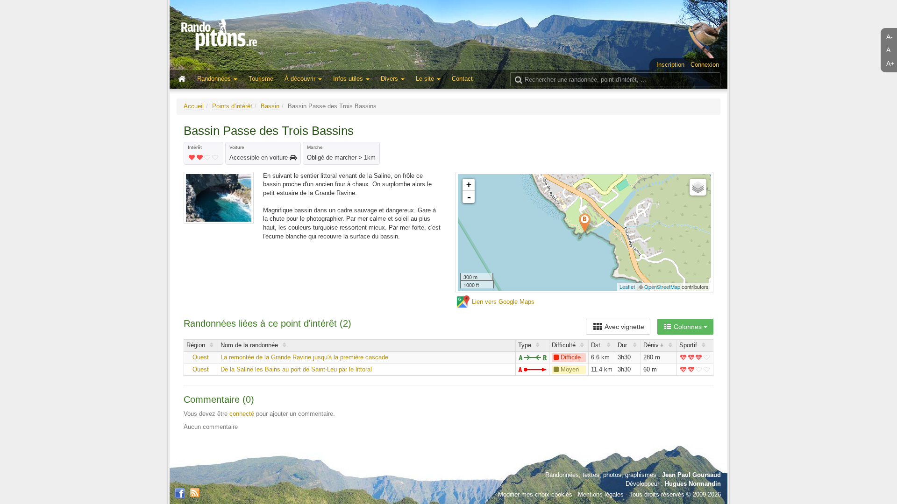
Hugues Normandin (693, 483)
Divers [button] (390, 78)
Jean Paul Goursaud (691, 474)
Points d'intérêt (232, 106)
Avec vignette (623, 326)
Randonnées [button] (215, 78)
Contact (462, 78)
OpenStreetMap (662, 286)
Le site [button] (426, 78)
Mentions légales (601, 494)
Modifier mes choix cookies (535, 494)
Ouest (200, 357)
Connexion (705, 64)
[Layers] (698, 187)
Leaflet (627, 286)
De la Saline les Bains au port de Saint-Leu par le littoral (296, 369)
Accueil (194, 106)
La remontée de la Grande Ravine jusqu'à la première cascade (304, 357)
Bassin (270, 106)
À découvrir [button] (301, 78)
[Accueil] (184, 79)
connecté (241, 413)
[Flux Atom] (194, 492)
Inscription (670, 64)
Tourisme (261, 78)
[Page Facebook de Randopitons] (179, 493)
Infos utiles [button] (349, 78)
